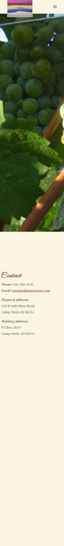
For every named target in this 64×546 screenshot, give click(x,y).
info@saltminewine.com (31, 291)
